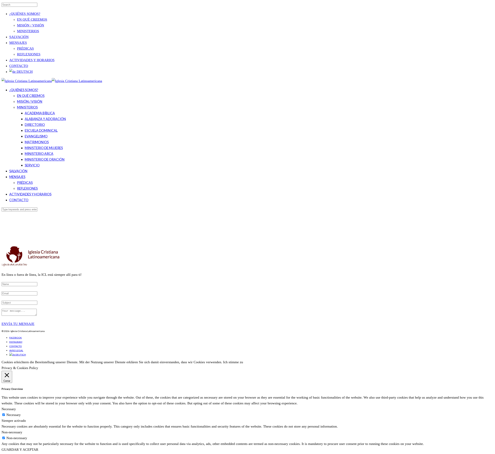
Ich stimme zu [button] (233, 362)
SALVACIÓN (19, 37)
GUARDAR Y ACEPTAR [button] (20, 449)
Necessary (13, 415)
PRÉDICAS (25, 48)
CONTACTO (18, 66)
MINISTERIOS (28, 31)
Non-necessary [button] (12, 432)
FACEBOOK (15, 337)
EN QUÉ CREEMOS (32, 19)
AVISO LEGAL (16, 350)
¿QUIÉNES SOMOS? (24, 14)
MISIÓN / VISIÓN (30, 25)
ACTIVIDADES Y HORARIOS (32, 60)
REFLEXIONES (28, 54)
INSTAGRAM (15, 341)
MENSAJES (18, 43)
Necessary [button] (9, 409)
